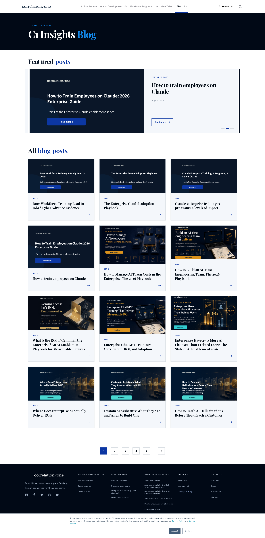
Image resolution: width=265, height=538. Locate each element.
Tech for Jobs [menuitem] (84, 491)
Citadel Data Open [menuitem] (152, 509)
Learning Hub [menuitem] (183, 486)
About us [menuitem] (215, 480)
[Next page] (161, 451)
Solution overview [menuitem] (85, 480)
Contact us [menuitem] (216, 491)
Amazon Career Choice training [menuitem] (158, 498)
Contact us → (227, 6)
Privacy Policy (178, 521)
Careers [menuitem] (215, 497)
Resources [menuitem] (183, 480)
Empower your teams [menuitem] (120, 486)
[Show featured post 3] (232, 128)
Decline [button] (188, 531)
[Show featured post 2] (227, 128)
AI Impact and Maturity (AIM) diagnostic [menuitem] (123, 491)
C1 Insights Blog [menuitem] (185, 491)
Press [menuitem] (213, 486)
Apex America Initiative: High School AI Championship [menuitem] (156, 486)
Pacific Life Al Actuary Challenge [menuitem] (158, 504)
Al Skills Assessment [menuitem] (120, 497)
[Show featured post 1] (223, 128)
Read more (160, 122)
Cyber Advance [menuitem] (84, 486)
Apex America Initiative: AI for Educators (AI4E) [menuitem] (157, 492)
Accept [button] (174, 531)
